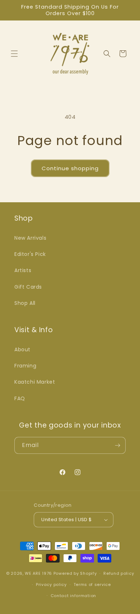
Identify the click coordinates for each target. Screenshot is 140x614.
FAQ (19, 398)
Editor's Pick (30, 254)
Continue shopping (70, 168)
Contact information (73, 596)
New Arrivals (30, 237)
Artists (22, 270)
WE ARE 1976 (38, 573)
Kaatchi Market (34, 381)
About (22, 349)
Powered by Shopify (75, 573)
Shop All (25, 303)
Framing (25, 365)
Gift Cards (28, 286)
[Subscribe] (117, 445)
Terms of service (92, 584)
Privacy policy (51, 584)
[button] (14, 54)
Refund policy (118, 573)
